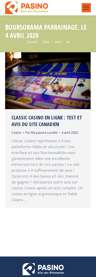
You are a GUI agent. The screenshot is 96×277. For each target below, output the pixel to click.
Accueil (32, 42)
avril (58, 42)
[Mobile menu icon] (86, 7)
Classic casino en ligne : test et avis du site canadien (47, 121)
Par (41, 132)
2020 (45, 42)
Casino (17, 132)
